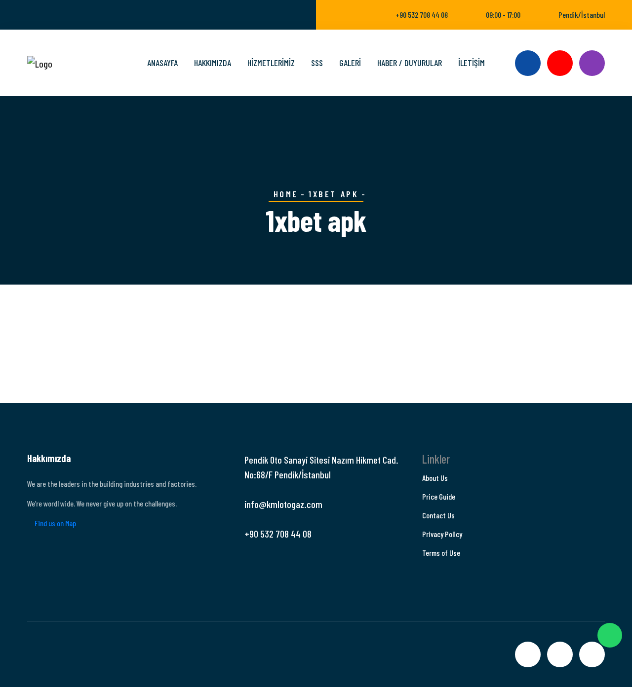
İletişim (471, 62)
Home (286, 193)
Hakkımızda (212, 62)
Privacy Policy (442, 534)
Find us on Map (54, 523)
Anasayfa (162, 62)
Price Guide (438, 496)
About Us (435, 477)
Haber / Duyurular (409, 62)
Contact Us (438, 515)
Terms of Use (441, 552)
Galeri (350, 62)
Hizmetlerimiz (271, 62)
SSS (317, 62)
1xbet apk (333, 193)
